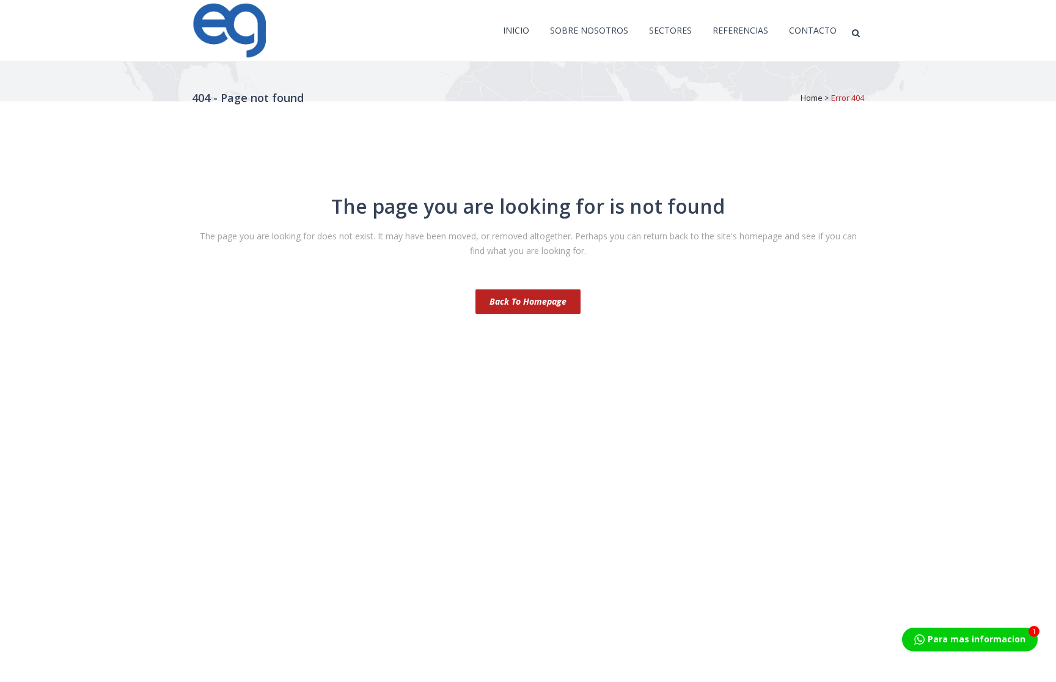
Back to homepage (528, 301)
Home (812, 97)
